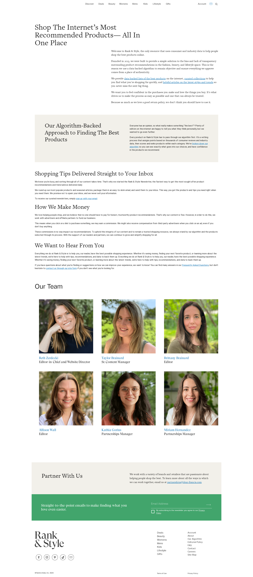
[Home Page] (47, 4)
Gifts (168, 4)
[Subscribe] (207, 504)
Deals (101, 4)
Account (202, 4)
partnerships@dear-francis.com (184, 482)
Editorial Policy (195, 542)
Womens (123, 4)
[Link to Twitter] (71, 559)
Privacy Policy (193, 573)
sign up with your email (86, 198)
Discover (89, 4)
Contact (192, 548)
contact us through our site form (61, 268)
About (191, 536)
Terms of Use (162, 573)
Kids (145, 4)
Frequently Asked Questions (195, 265)
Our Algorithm (195, 539)
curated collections (194, 78)
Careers (191, 552)
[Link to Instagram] (47, 559)
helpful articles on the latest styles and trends (188, 82)
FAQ (190, 545)
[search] (216, 4)
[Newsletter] (211, 4)
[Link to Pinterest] (55, 559)
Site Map (192, 555)
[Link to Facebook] (39, 559)
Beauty (111, 4)
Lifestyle (157, 4)
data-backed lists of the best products (145, 78)
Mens (135, 4)
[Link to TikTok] (63, 559)
